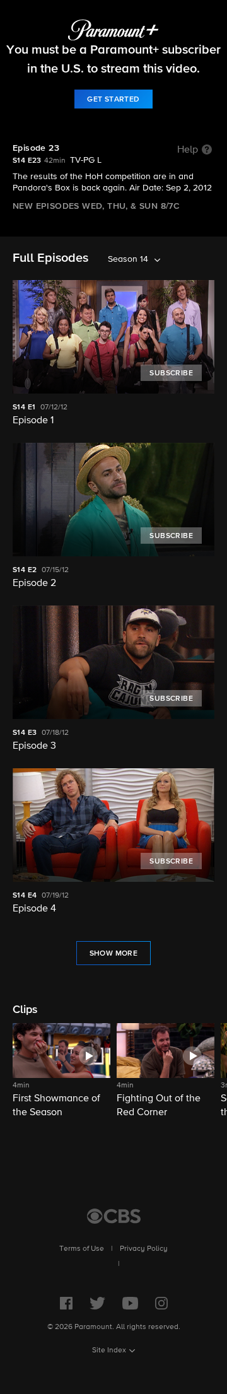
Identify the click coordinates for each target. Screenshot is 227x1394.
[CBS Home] (114, 1216)
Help (187, 150)
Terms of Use (81, 1249)
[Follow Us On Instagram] (161, 1303)
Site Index (109, 1350)
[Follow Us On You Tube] (130, 1303)
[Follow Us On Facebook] (66, 1303)
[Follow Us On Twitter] (97, 1303)
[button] (61, 1071)
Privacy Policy (144, 1249)
